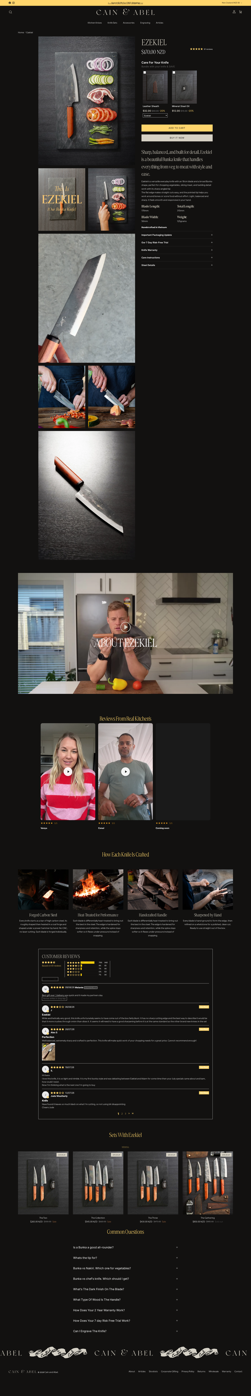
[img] (57, 987)
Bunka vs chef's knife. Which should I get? (101, 1278)
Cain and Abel (51, 1372)
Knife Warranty (149, 250)
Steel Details (148, 265)
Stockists (153, 1371)
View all (125, 1147)
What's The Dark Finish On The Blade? (98, 1289)
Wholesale (214, 1371)
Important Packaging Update (156, 235)
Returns (201, 1371)
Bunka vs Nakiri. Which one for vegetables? (102, 1268)
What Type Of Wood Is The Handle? (97, 1299)
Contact (238, 1371)
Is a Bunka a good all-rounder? (93, 1247)
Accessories (129, 22)
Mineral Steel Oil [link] (180, 106)
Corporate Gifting (169, 1371)
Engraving (145, 22)
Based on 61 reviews (51, 965)
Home (21, 32)
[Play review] (68, 771)
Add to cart (177, 128)
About (132, 1371)
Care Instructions (150, 257)
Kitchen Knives (95, 22)
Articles (159, 22)
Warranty (226, 1371)
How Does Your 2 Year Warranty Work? (99, 1310)
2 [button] (122, 1113)
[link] (155, 87)
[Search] (10, 12)
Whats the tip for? (85, 1258)
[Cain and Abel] (125, 12)
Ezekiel (29, 32)
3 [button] (125, 1113)
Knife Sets (112, 22)
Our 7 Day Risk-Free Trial (154, 242)
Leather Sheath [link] (151, 106)
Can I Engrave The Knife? (89, 1331)
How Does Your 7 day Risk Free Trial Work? (101, 1320)
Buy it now (177, 137)
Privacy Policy (188, 1371)
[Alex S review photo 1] (48, 1052)
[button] (125, 627)
